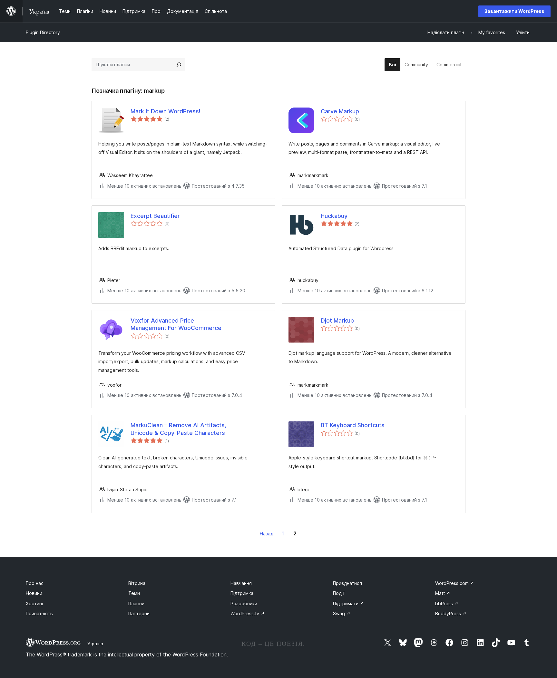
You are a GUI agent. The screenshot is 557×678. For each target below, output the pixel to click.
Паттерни (139, 613)
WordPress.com (454, 583)
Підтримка (241, 593)
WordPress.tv (247, 613)
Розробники (243, 603)
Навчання (241, 583)
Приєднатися (347, 583)
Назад (267, 533)
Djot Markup (337, 320)
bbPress (446, 603)
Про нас (35, 583)
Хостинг (35, 603)
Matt (442, 593)
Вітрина (136, 583)
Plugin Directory (43, 32)
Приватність (39, 613)
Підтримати (348, 603)
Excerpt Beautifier (155, 215)
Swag (341, 613)
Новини (34, 593)
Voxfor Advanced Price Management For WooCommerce (176, 324)
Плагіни (136, 603)
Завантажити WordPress (514, 11)
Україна (95, 643)
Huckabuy (334, 215)
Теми (134, 593)
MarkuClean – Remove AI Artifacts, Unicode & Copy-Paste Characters (178, 429)
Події (338, 593)
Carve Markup (340, 111)
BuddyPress (450, 613)
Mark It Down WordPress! (165, 111)
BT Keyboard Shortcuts (353, 425)
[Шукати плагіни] (178, 64)
